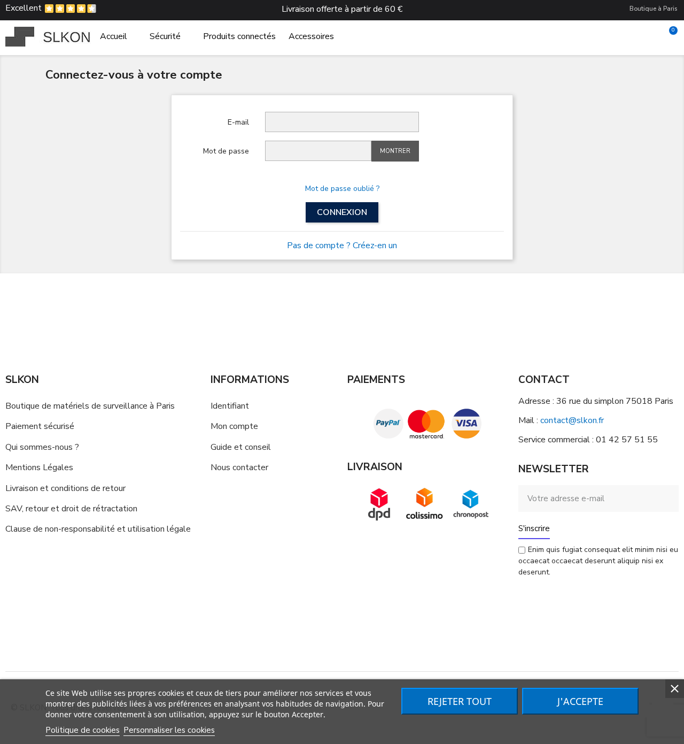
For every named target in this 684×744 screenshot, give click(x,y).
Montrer (395, 151)
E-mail (238, 122)
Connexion (342, 212)
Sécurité (165, 36)
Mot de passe (226, 151)
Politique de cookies (82, 730)
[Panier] (668, 36)
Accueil (113, 36)
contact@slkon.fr (572, 420)
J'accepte (580, 701)
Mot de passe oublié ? (342, 188)
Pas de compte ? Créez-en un (342, 245)
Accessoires (311, 36)
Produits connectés (239, 36)
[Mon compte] (650, 36)
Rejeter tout (460, 701)
